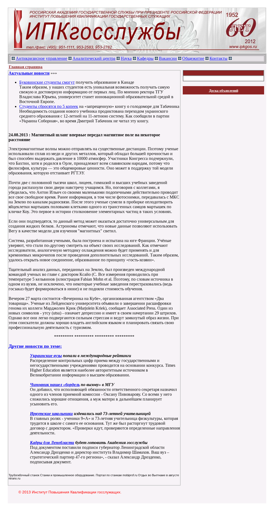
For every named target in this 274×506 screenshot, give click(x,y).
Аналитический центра (94, 58)
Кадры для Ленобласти (52, 442)
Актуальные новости (29, 73)
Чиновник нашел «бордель (55, 384)
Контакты (218, 58)
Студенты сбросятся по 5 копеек (48, 106)
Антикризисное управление (41, 58)
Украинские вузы (46, 355)
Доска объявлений (223, 91)
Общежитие (193, 58)
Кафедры (145, 58)
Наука (126, 58)
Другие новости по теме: (35, 346)
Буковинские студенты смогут (47, 82)
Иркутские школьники (51, 413)
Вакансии (168, 58)
